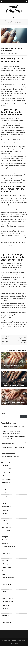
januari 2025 (5, 503)
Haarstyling (5, 560)
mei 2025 (4, 489)
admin (5, 53)
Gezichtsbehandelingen (8, 546)
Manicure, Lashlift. (6, 584)
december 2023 (6, 517)
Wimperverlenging (7, 622)
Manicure (4, 46)
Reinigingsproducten (7, 601)
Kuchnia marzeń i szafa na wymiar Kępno (13, 447)
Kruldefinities (5, 571)
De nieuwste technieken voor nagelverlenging (13, 385)
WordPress (15, 643)
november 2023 (6, 520)
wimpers (4, 619)
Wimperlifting (5, 615)
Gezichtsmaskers (6, 550)
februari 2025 (5, 500)
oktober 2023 (5, 524)
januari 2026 (5, 465)
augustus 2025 (6, 482)
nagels (4, 591)
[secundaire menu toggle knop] (1, 1)
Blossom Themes (13, 642)
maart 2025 (5, 496)
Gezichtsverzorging (7, 553)
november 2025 (6, 472)
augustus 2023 (6, 531)
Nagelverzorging (6, 595)
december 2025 (6, 469)
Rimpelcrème (5, 605)
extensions (5, 543)
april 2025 (4, 493)
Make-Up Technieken (8, 577)
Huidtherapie (5, 564)
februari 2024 (5, 510)
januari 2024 (5, 513)
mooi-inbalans (14, 8)
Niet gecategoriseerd (7, 598)
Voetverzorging (6, 612)
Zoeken (3, 413)
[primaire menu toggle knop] (14, 17)
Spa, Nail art (5, 608)
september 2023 (6, 527)
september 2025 (6, 479)
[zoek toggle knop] (26, 1)
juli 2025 (4, 486)
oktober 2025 (5, 476)
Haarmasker (5, 557)
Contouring (5, 540)
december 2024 (6, 506)
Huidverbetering (6, 567)
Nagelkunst (5, 588)
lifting (3, 574)
